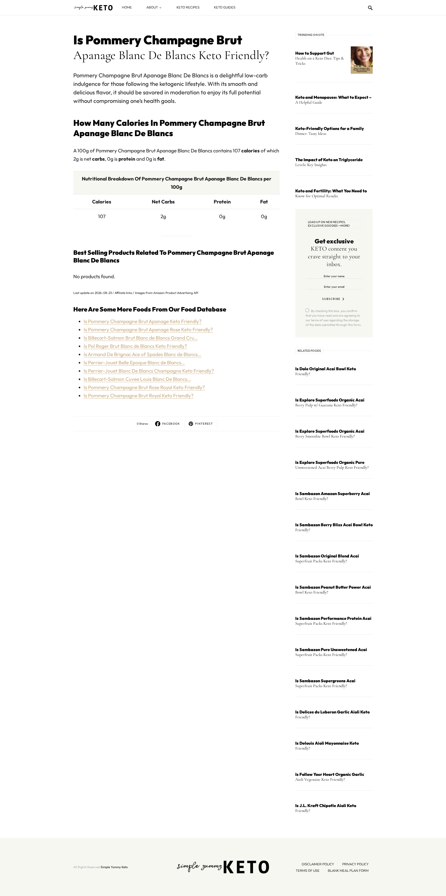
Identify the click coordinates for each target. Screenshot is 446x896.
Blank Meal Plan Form (348, 870)
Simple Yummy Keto (114, 867)
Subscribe (331, 299)
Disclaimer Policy (318, 864)
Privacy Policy (355, 864)
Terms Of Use (308, 870)
